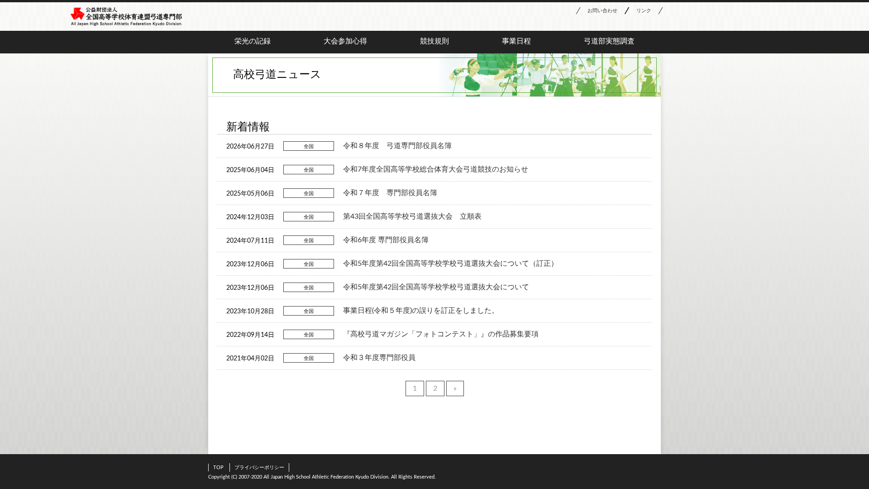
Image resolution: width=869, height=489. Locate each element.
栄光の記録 (252, 41)
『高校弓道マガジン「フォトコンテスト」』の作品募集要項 (441, 334)
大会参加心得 (345, 41)
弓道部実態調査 (609, 41)
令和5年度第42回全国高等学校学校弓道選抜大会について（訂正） (450, 263)
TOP (218, 467)
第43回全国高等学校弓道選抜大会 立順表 (412, 216)
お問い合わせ (602, 10)
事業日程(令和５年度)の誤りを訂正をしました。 (421, 310)
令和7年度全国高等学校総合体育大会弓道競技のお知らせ (435, 169)
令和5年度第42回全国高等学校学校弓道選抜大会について (436, 287)
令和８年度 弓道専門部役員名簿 (397, 145)
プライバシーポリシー (259, 467)
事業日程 (516, 41)
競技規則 (434, 41)
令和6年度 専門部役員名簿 (386, 240)
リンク (643, 10)
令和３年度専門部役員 (379, 357)
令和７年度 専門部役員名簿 (390, 193)
